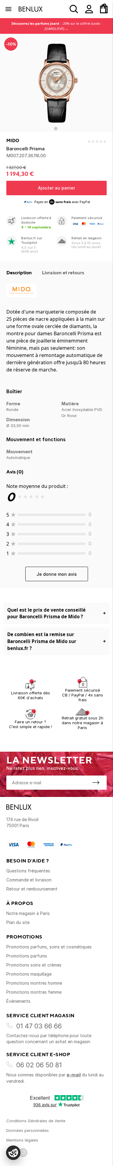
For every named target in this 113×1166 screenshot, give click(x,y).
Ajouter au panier (56, 187)
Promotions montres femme (33, 992)
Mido (12, 140)
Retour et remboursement (32, 888)
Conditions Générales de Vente (35, 1120)
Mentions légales (22, 1140)
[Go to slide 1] (56, 128)
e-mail (74, 1074)
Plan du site (18, 922)
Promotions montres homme (34, 983)
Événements (18, 1001)
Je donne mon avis (56, 574)
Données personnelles (27, 1130)
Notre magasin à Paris (28, 913)
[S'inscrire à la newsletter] (96, 782)
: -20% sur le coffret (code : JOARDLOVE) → (56, 26)
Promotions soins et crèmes (33, 964)
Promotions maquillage (29, 973)
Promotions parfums (26, 955)
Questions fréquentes (28, 870)
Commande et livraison (29, 879)
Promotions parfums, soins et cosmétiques (49, 946)
